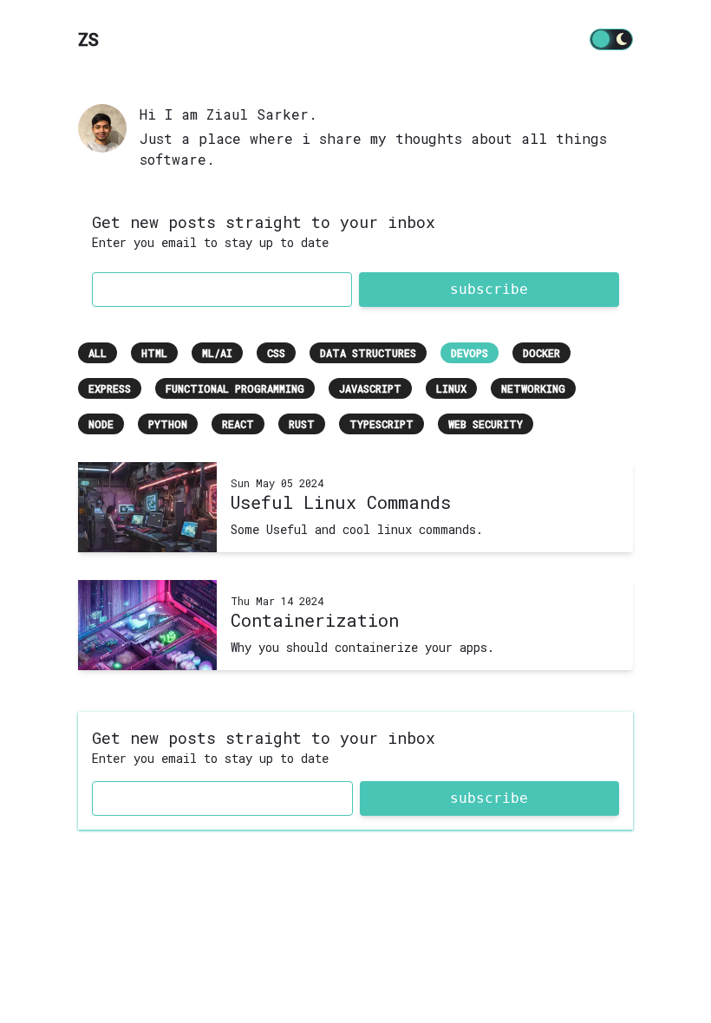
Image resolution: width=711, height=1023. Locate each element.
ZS (88, 39)
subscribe (489, 289)
